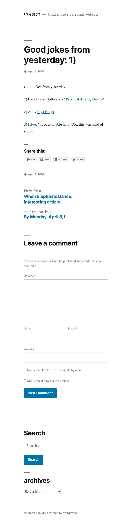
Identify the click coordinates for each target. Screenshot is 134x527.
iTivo (32, 124)
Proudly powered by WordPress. (57, 513)
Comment (30, 276)
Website (29, 349)
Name (29, 328)
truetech (32, 14)
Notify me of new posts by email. (48, 380)
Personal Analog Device (84, 99)
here (66, 124)
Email (72, 328)
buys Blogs (45, 111)
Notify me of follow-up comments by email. (55, 370)
